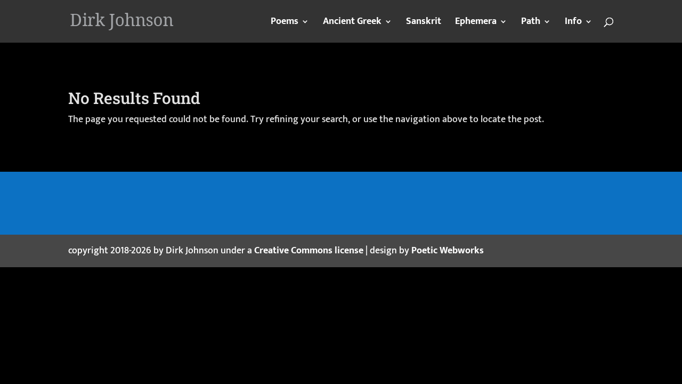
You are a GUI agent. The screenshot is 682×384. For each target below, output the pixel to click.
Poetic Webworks (447, 251)
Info (573, 23)
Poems (284, 23)
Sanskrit (423, 23)
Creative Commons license (308, 251)
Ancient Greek (352, 23)
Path (530, 23)
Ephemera (476, 23)
